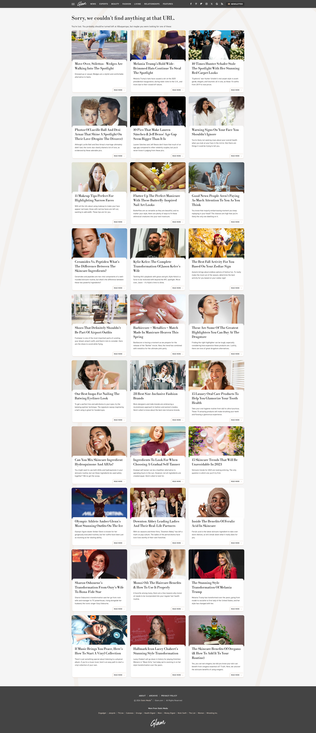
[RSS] (222, 5)
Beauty (115, 4)
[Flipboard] (201, 5)
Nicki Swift (182, 713)
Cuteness (129, 713)
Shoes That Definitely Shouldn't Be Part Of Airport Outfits (98, 330)
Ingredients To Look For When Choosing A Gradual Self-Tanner (156, 462)
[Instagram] (206, 5)
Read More (118, 90)
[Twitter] (211, 5)
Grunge (139, 713)
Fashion (126, 4)
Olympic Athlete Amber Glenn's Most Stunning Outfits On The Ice (99, 523)
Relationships (152, 4)
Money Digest (169, 713)
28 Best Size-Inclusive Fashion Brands (155, 396)
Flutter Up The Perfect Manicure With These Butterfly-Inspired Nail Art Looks (156, 200)
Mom (160, 713)
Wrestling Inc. (212, 713)
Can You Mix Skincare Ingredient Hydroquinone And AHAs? (99, 462)
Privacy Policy (169, 695)
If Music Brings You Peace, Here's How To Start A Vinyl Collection (99, 651)
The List (192, 713)
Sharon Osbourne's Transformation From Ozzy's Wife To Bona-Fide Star (99, 587)
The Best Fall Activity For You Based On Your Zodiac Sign (213, 264)
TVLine (121, 713)
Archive (153, 695)
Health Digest (149, 713)
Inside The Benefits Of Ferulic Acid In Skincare (213, 523)
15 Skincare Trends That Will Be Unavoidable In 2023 (215, 462)
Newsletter (237, 4)
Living (137, 4)
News (93, 4)
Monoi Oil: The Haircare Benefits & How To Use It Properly (157, 585)
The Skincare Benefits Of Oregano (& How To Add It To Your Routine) (216, 653)
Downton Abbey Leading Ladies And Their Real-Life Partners (156, 523)
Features (168, 4)
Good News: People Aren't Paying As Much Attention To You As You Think (216, 200)
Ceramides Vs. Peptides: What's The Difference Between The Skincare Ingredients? (97, 266)
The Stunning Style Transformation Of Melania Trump (212, 587)
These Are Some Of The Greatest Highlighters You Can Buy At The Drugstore (215, 332)
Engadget (102, 713)
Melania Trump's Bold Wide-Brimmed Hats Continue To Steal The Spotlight (157, 68)
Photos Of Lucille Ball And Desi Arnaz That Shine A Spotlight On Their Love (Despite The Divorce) (99, 134)
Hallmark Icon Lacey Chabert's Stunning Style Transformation (155, 651)
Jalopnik (112, 713)
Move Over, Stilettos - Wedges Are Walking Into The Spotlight (99, 66)
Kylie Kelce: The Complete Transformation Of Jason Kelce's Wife (156, 266)
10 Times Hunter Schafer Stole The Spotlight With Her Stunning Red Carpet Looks (215, 68)
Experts (103, 4)
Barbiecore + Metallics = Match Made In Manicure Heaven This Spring (155, 332)
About (142, 695)
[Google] (217, 5)
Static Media (146, 700)
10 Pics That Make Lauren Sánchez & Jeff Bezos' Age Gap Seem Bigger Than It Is (155, 134)
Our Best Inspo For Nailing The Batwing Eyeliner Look (97, 396)
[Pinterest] (196, 5)
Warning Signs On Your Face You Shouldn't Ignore (215, 132)
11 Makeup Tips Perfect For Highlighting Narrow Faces (94, 198)
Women (201, 713)
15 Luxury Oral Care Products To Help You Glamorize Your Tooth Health (215, 398)
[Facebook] (191, 5)
